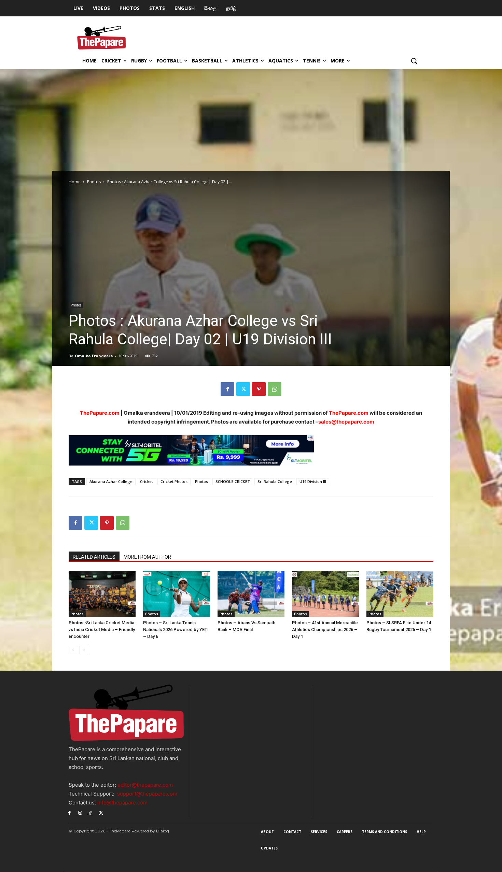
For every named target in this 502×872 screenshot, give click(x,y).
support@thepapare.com (147, 793)
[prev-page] (73, 650)
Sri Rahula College (274, 481)
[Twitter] (243, 389)
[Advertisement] (251, 120)
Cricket (146, 481)
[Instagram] (80, 812)
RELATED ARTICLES (94, 557)
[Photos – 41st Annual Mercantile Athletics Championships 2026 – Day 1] (325, 594)
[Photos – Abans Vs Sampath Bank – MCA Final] (251, 594)
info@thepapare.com (122, 802)
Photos (94, 182)
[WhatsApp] (274, 389)
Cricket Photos (174, 481)
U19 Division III (312, 481)
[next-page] (84, 650)
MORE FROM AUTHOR (147, 557)
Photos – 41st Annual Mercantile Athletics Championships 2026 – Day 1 (325, 629)
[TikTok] (90, 812)
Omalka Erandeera (94, 355)
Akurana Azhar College (111, 481)
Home (75, 182)
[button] (414, 61)
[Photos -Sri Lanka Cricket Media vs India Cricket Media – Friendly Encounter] (102, 594)
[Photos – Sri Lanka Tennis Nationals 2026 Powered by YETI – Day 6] (176, 594)
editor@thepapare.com (145, 785)
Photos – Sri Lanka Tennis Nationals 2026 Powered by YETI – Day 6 (176, 629)
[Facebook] (227, 389)
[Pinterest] (259, 389)
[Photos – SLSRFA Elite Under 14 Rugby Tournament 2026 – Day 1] (399, 594)
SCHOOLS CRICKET (232, 481)
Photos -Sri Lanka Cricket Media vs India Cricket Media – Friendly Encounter (102, 629)
